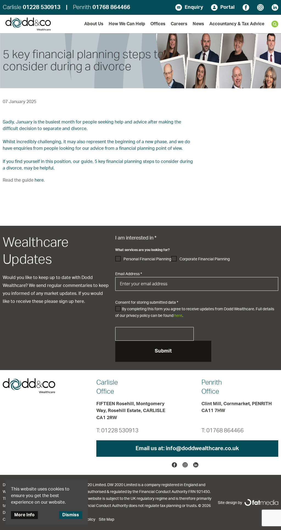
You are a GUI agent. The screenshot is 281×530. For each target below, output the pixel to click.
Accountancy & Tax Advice (236, 24)
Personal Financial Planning (147, 259)
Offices (157, 24)
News (198, 24)
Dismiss (70, 515)
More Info (24, 515)
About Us (93, 24)
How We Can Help (127, 24)
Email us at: (187, 448)
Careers (179, 24)
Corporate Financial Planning (204, 259)
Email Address (128, 274)
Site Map (106, 519)
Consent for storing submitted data (146, 303)
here (39, 180)
